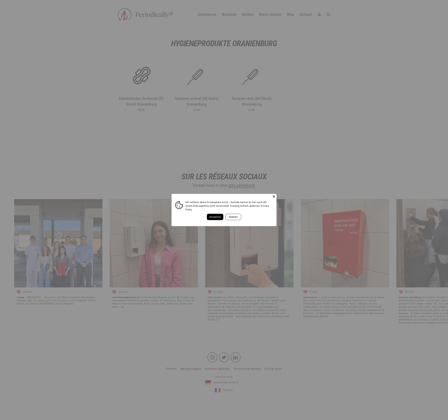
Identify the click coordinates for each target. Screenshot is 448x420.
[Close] (274, 196)
